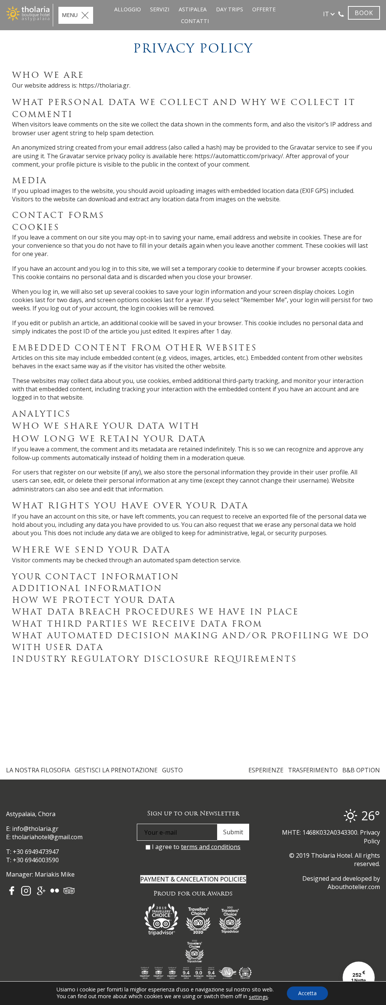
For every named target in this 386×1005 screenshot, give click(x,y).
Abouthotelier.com (354, 887)
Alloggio (127, 9)
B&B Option (361, 770)
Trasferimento (313, 770)
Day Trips (229, 9)
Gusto (172, 770)
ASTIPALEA (193, 9)
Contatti (195, 21)
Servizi (159, 9)
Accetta (307, 993)
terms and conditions (210, 847)
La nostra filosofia (38, 770)
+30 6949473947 (36, 852)
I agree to (195, 847)
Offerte (264, 9)
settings (258, 997)
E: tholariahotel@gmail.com (44, 837)
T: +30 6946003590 (32, 860)
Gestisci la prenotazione (116, 770)
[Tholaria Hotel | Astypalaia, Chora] (27, 13)
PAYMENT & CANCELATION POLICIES (193, 879)
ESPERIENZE (265, 770)
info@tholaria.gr (35, 828)
